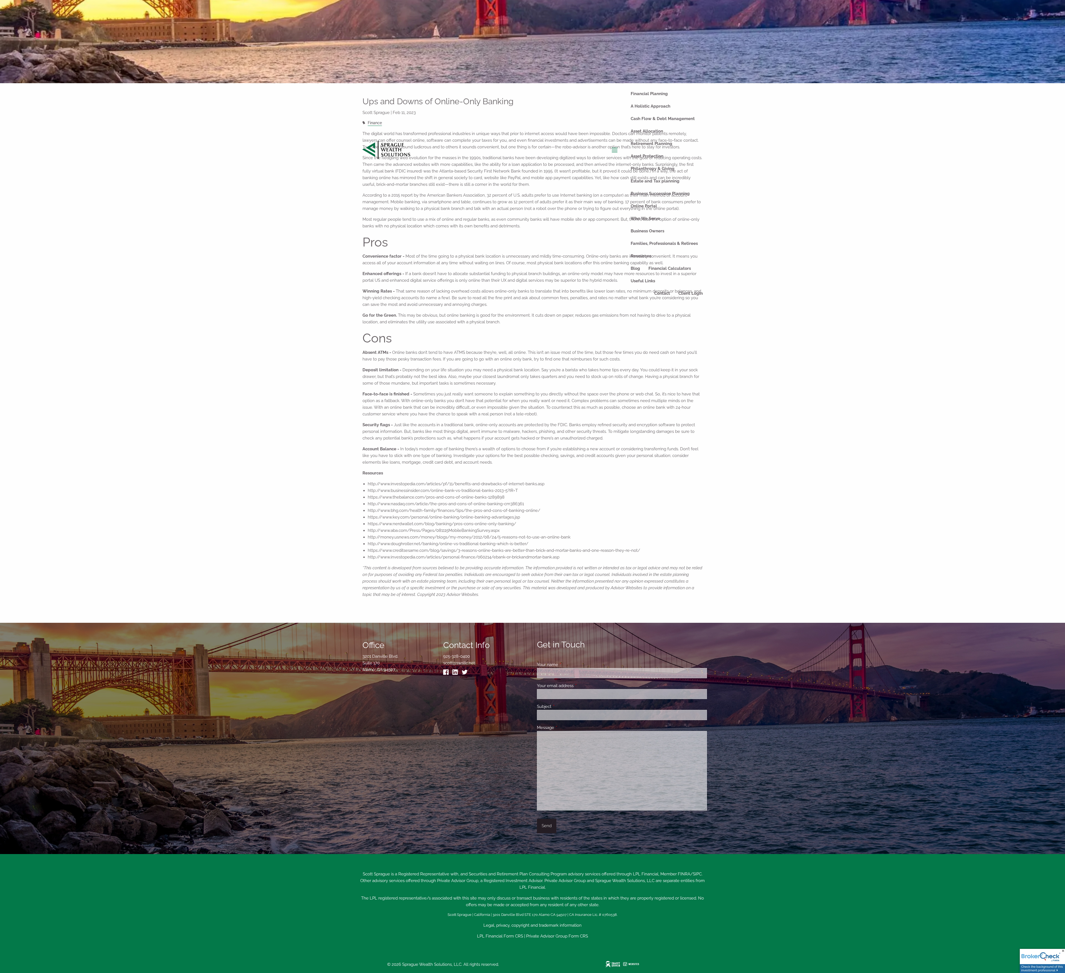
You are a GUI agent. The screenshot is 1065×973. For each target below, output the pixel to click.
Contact (662, 293)
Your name (567, 664)
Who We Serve (645, 218)
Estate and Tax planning (655, 181)
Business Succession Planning (660, 193)
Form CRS (513, 936)
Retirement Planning (651, 143)
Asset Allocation (647, 131)
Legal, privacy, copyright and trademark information (532, 925)
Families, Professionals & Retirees (664, 243)
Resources (641, 255)
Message (565, 727)
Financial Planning (649, 93)
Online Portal (644, 206)
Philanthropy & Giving (652, 168)
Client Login (690, 293)
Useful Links (643, 280)
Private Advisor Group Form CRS (557, 936)
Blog (635, 268)
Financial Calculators (669, 268)
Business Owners (647, 230)
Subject (564, 706)
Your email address (575, 685)
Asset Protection (647, 156)
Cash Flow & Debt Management (663, 118)
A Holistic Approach (650, 106)
